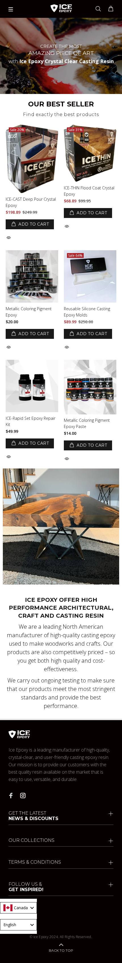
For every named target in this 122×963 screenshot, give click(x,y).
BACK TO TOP (61, 950)
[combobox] (18, 907)
